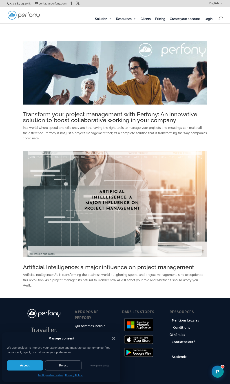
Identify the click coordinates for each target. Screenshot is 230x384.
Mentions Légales (185, 320)
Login (208, 19)
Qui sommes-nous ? (90, 326)
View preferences (99, 365)
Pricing (160, 19)
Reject (63, 365)
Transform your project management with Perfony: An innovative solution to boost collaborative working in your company (110, 117)
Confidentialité (183, 341)
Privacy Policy (74, 375)
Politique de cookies (50, 375)
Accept (24, 365)
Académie (179, 356)
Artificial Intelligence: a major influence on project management (108, 267)
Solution (101, 19)
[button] (113, 338)
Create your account (185, 19)
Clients (146, 19)
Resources (124, 19)
